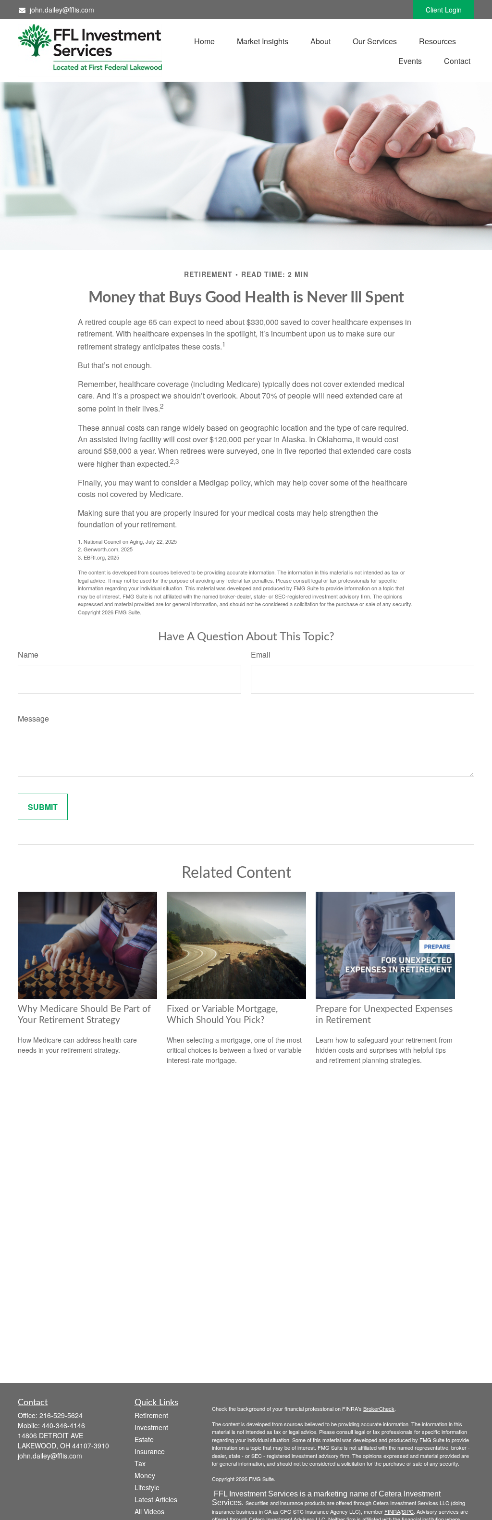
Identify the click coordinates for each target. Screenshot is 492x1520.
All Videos (149, 1511)
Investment (151, 1427)
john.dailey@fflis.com (62, 9)
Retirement (151, 1415)
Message (33, 718)
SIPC (408, 1511)
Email (261, 654)
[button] (204, 40)
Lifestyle (147, 1487)
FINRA (392, 1511)
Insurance (150, 1451)
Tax (140, 1463)
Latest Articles (156, 1499)
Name (28, 654)
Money (145, 1475)
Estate (144, 1439)
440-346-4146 (63, 1425)
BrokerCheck (378, 1408)
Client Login (444, 9)
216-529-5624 (61, 1415)
